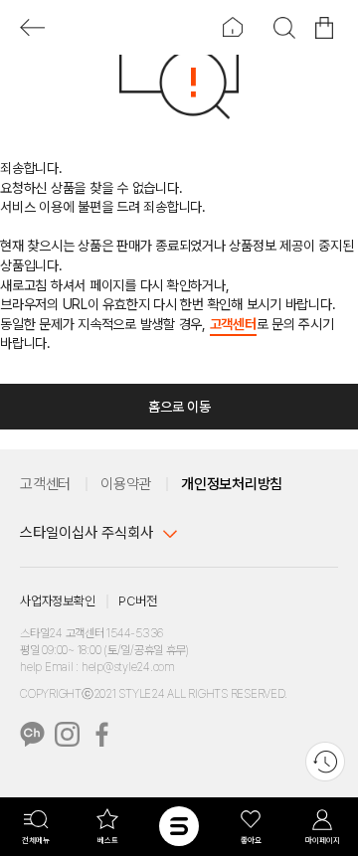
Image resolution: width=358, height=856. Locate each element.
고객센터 (233, 324)
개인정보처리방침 (231, 484)
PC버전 (137, 601)
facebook (102, 734)
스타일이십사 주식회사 (86, 533)
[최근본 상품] (325, 761)
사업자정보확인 (57, 601)
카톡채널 (32, 734)
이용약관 (125, 484)
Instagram (67, 734)
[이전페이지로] (32, 27)
